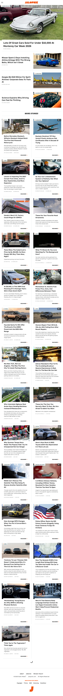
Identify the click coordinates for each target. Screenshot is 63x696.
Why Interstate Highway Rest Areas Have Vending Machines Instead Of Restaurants (15, 406)
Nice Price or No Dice (8, 270)
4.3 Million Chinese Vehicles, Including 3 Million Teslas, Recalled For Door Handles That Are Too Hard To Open (46, 484)
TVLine (26, 683)
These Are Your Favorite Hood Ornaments (46, 216)
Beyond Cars (38, 347)
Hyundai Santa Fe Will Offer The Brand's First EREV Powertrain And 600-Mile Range (14, 328)
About (22, 673)
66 (28, 233)
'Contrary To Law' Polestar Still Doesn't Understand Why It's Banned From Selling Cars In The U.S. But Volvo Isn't (15, 563)
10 (28, 627)
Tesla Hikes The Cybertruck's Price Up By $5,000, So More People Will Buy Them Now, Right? (15, 253)
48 (28, 308)
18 (60, 120)
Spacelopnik (7, 464)
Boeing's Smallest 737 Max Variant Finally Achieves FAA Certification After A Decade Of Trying (46, 139)
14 (28, 464)
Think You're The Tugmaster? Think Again (15, 644)
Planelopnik (38, 73)
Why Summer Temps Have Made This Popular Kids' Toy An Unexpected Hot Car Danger (15, 445)
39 (60, 160)
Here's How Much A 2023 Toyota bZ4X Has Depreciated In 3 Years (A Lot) (46, 445)
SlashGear (43, 683)
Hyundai (6, 308)
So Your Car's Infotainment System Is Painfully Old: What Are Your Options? (46, 179)
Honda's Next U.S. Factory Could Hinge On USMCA (14, 216)
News (5, 160)
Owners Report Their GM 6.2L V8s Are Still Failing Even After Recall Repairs (46, 327)
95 (28, 199)
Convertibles (7, 505)
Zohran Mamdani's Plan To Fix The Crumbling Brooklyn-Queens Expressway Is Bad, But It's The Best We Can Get (46, 367)
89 (60, 233)
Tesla (5, 233)
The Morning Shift (8, 199)
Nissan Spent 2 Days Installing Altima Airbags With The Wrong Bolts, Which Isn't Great (16, 60)
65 (28, 584)
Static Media (21, 676)
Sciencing (36, 683)
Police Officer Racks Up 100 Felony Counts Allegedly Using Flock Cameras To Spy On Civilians (47, 524)
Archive (28, 673)
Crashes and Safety (40, 54)
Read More (23, 155)
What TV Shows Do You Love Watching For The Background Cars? (46, 252)
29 (28, 388)
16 (60, 543)
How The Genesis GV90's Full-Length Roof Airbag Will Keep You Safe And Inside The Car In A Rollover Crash (46, 563)
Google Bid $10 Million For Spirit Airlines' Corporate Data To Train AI (16, 79)
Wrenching (38, 160)
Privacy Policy (38, 673)
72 (60, 388)
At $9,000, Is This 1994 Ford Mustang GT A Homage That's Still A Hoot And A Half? (15, 289)
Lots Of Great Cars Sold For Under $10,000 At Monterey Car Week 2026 (28, 44)
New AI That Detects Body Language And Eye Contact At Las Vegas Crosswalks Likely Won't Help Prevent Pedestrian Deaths (47, 605)
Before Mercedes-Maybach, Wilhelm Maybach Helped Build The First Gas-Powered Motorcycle (15, 139)
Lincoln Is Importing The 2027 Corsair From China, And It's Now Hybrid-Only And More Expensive (15, 180)
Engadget (19, 683)
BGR (30, 683)
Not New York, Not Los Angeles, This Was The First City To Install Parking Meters (15, 366)
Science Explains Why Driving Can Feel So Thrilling (15, 99)
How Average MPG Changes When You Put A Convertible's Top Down (15, 523)
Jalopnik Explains (40, 93)
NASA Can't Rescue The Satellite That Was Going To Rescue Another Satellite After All (15, 484)
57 (60, 308)
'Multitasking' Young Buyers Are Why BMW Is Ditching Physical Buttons (14, 603)
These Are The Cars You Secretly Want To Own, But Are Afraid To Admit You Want (47, 406)
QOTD (37, 199)
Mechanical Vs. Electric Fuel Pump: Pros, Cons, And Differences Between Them (46, 289)
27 (60, 464)
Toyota (37, 426)
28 (28, 160)
